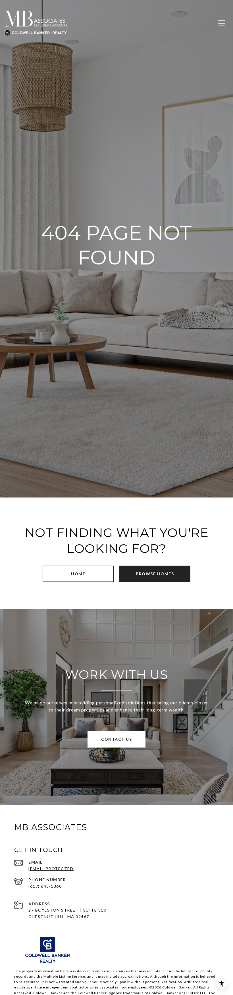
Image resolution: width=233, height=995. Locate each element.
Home (78, 573)
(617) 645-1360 (45, 886)
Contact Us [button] (116, 739)
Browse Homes (155, 573)
